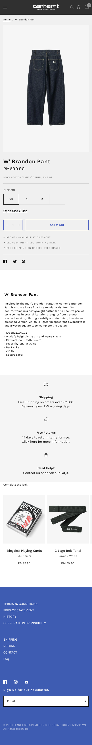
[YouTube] (30, 682)
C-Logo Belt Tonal (68, 551)
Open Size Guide (15, 211)
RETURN (9, 646)
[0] (86, 7)
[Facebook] (8, 682)
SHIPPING (10, 639)
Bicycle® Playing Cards (24, 551)
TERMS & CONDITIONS (20, 604)
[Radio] (79, 7)
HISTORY (9, 617)
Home (6, 19)
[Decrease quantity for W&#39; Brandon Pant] (7, 225)
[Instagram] (19, 682)
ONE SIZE (24, 521)
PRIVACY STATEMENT (18, 610)
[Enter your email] (84, 701)
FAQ (6, 659)
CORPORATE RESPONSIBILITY (24, 623)
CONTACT (10, 652)
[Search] (72, 7)
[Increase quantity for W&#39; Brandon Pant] (19, 225)
